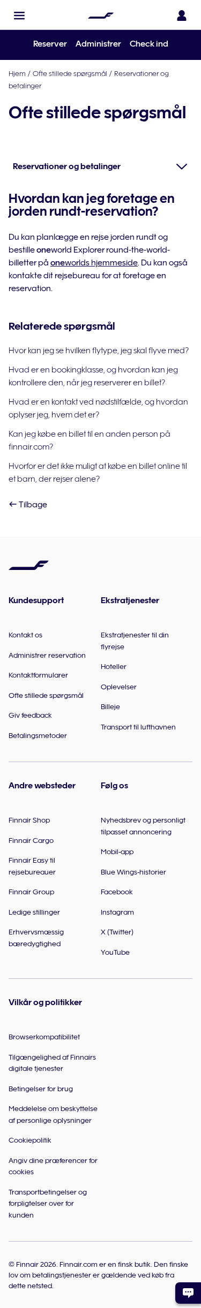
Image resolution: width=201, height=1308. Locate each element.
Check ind (149, 44)
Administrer (98, 44)
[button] (19, 15)
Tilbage (32, 504)
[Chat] (188, 1293)
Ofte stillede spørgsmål (70, 73)
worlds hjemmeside (94, 263)
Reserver (50, 44)
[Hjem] (101, 15)
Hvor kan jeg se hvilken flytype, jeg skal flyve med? (99, 350)
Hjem (17, 73)
